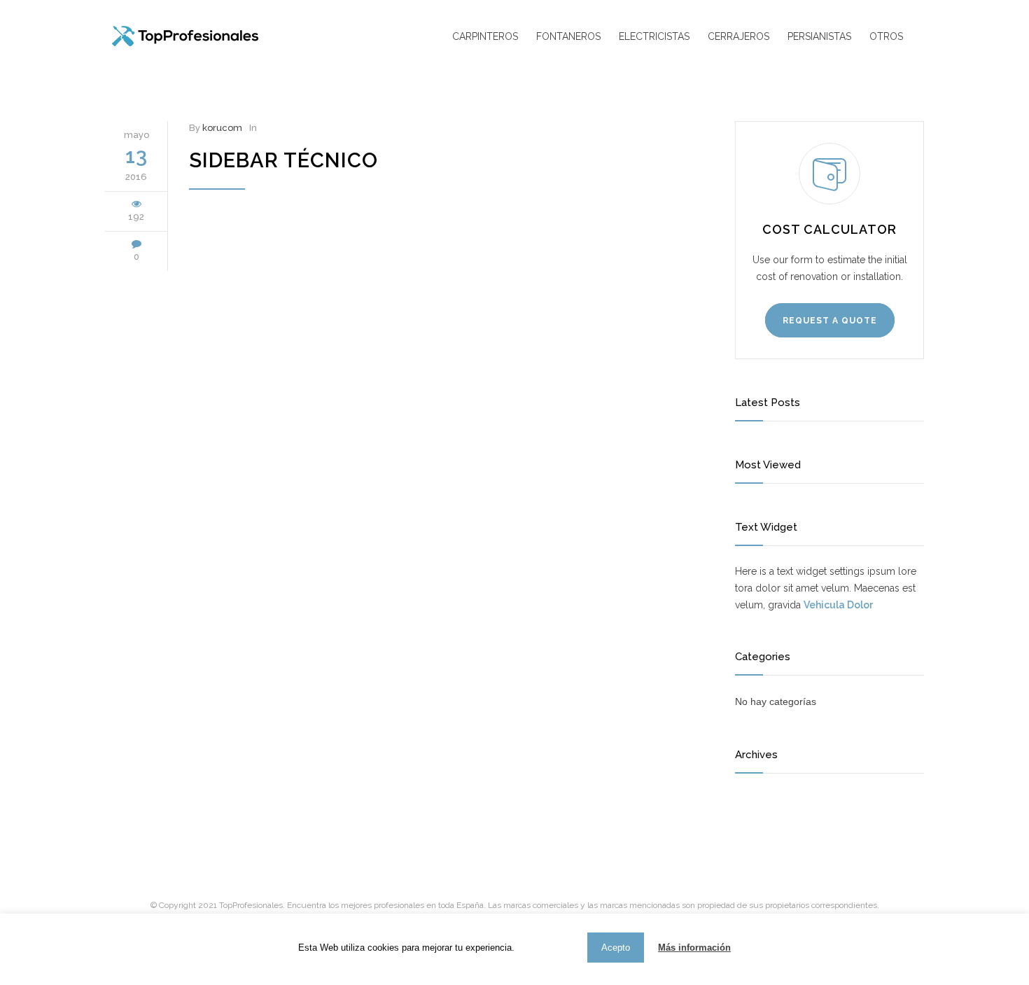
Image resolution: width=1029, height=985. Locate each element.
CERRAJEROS (738, 36)
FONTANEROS (568, 36)
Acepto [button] (615, 947)
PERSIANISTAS (819, 36)
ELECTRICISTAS (654, 36)
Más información (694, 947)
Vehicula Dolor (838, 604)
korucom (222, 128)
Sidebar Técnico (283, 160)
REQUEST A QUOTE (830, 321)
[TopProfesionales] (217, 36)
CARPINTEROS (485, 36)
